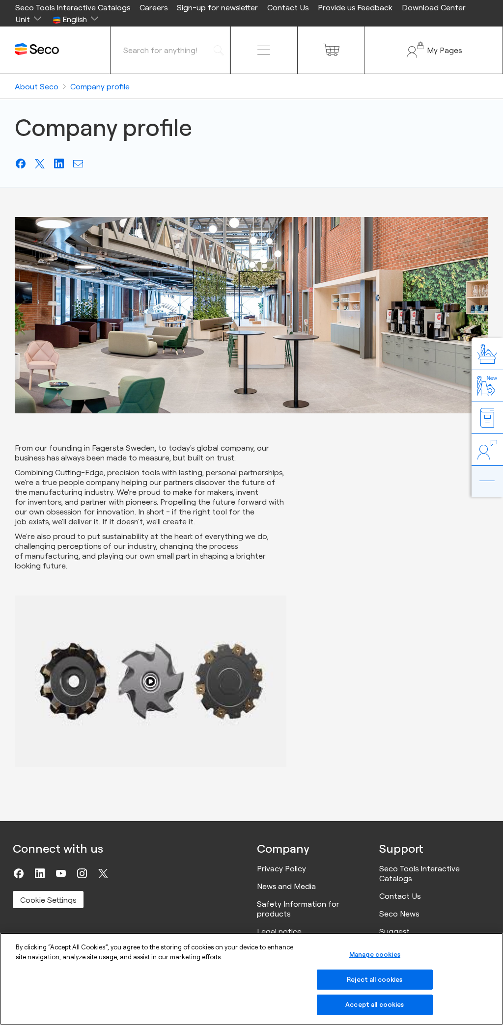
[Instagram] (82, 873)
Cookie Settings (48, 900)
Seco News (399, 913)
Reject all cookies (374, 979)
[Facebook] (19, 873)
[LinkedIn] (40, 873)
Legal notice (279, 931)
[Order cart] (331, 50)
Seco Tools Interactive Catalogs (72, 7)
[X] (103, 873)
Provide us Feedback (355, 7)
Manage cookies (374, 954)
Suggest (394, 931)
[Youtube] (61, 873)
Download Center (434, 7)
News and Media (286, 886)
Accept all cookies (374, 1004)
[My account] (433, 50)
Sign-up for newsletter (217, 7)
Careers (154, 7)
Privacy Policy (281, 868)
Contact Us (287, 7)
